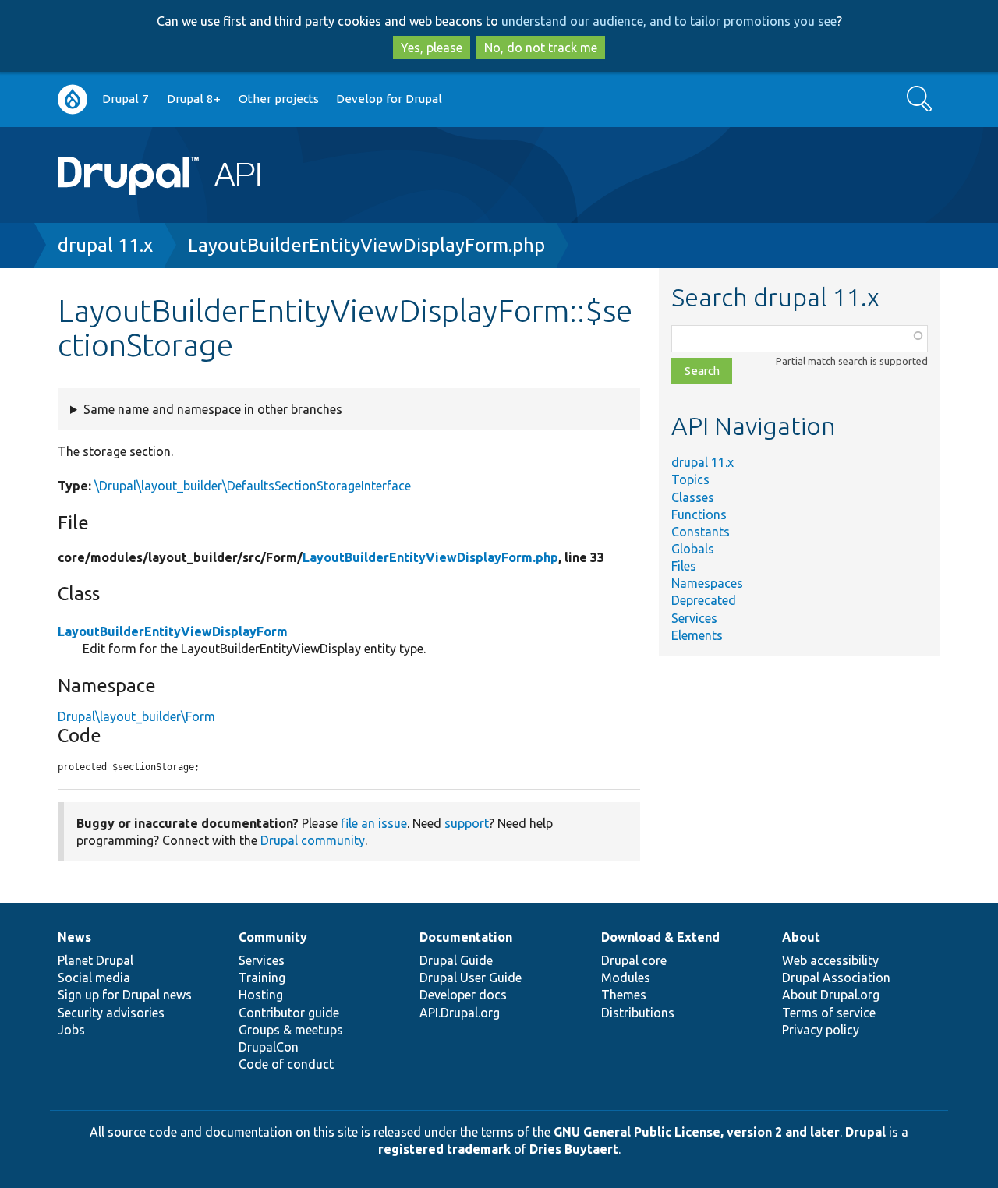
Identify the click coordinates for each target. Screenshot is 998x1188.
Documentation (465, 937)
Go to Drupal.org (72, 99)
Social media (94, 978)
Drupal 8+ (194, 98)
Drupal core (634, 960)
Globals (692, 549)
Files (683, 566)
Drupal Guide (456, 960)
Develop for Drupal (389, 98)
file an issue (374, 823)
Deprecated (703, 600)
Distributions (637, 1013)
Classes (692, 497)
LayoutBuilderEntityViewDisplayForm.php (366, 245)
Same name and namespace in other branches (212, 409)
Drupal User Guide (470, 978)
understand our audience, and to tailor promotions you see (669, 21)
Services (694, 618)
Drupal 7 (125, 98)
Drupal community (312, 840)
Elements (697, 635)
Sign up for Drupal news (125, 995)
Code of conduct (286, 1064)
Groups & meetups (291, 1030)
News (74, 937)
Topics (690, 479)
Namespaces (707, 583)
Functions (699, 514)
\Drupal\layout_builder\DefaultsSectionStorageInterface (252, 486)
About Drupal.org (830, 995)
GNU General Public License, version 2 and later (697, 1132)
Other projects (279, 98)
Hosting (261, 995)
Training (262, 978)
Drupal (865, 1132)
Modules (625, 978)
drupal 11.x (105, 245)
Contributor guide (289, 1013)
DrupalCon (269, 1047)
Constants (700, 532)
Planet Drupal (95, 960)
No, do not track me (540, 48)
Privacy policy (820, 1030)
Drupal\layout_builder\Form (136, 716)
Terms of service (829, 1013)
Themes (623, 995)
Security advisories (111, 1013)
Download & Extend (660, 937)
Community (273, 937)
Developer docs (463, 995)
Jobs (71, 1030)
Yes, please (431, 48)
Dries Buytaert (573, 1149)
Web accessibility (830, 960)
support (466, 823)
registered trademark (444, 1149)
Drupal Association (836, 978)
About (801, 937)
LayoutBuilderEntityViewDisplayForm (173, 631)
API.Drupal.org (459, 1013)
